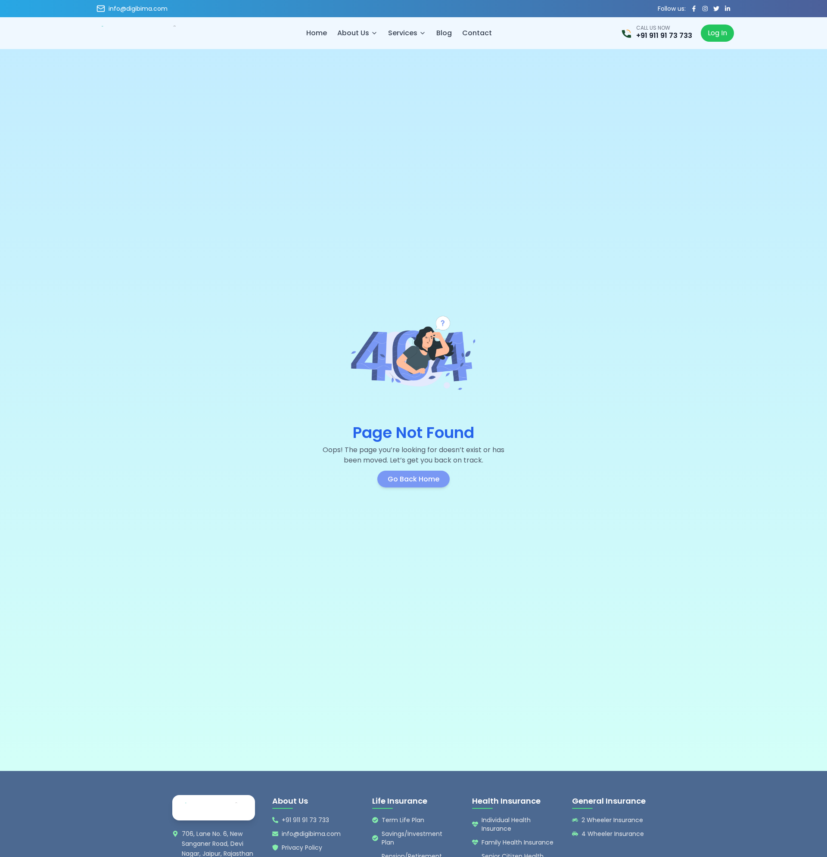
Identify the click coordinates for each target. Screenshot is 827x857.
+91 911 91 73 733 (664, 35)
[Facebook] (694, 9)
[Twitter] (716, 9)
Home (316, 33)
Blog (444, 33)
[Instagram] (705, 9)
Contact (477, 33)
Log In (717, 33)
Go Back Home (413, 479)
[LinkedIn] (727, 9)
